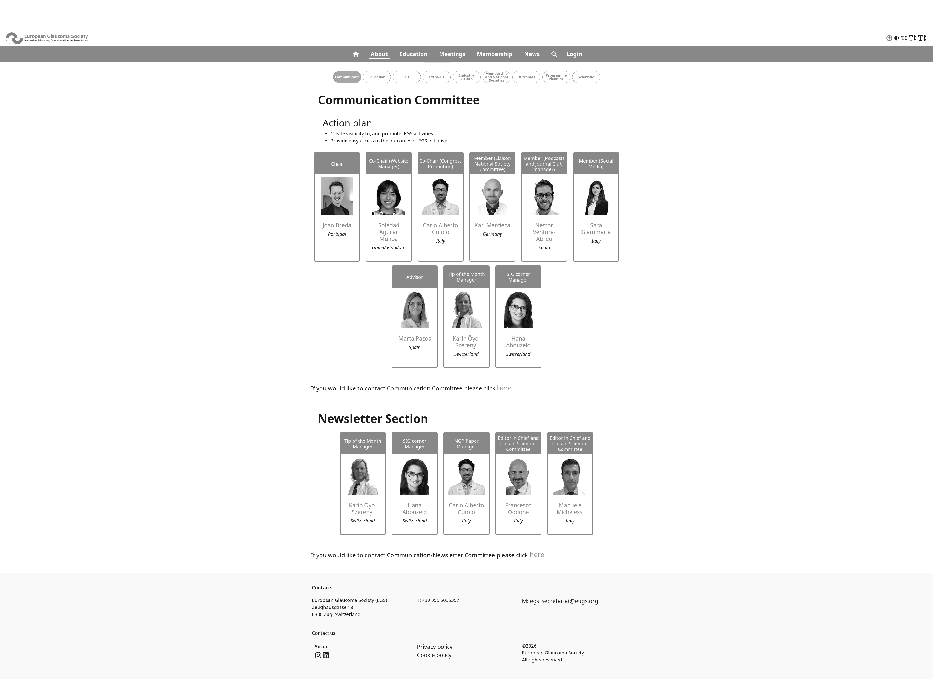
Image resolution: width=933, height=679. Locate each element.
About (379, 54)
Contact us (323, 633)
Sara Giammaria (596, 228)
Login (574, 54)
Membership (494, 54)
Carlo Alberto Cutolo (440, 228)
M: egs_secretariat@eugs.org (560, 601)
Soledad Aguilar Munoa (388, 231)
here (504, 387)
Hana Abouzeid (518, 342)
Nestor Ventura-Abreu (544, 231)
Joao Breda (337, 225)
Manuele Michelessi (570, 508)
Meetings (452, 54)
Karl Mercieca (492, 225)
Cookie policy (434, 655)
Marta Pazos (414, 338)
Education (413, 54)
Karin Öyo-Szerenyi (466, 342)
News (532, 54)
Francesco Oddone (518, 508)
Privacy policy (435, 647)
